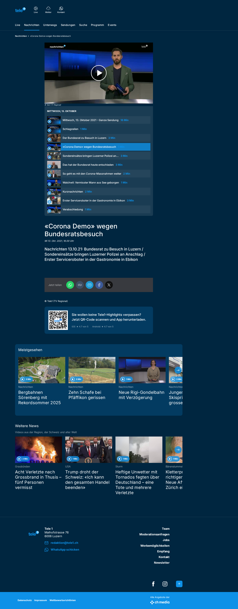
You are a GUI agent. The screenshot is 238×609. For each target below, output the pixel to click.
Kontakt (164, 557)
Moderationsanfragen (154, 534)
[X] (109, 285)
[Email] (89, 285)
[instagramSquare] (165, 584)
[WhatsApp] (70, 285)
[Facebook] (99, 285)
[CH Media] (160, 602)
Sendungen (68, 25)
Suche (83, 25)
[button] (80, 285)
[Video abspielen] (99, 73)
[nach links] (19, 370)
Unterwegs (50, 25)
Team (166, 528)
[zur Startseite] (20, 10)
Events (112, 25)
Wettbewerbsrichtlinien (63, 600)
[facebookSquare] (153, 584)
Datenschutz (25, 600)
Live (17, 25)
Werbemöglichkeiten (155, 545)
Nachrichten (32, 25)
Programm (97, 25)
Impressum (40, 600)
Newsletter (162, 562)
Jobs (166, 540)
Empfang (163, 551)
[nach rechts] (178, 370)
